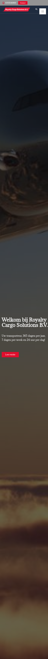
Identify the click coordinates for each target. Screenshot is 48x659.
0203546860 (10, 3)
